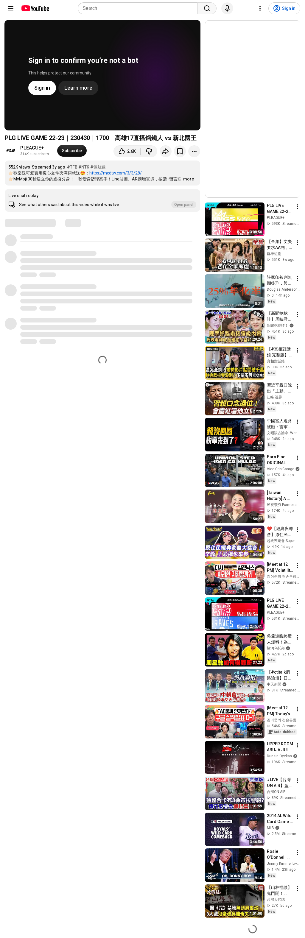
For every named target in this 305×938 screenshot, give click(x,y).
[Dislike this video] (149, 151)
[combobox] (139, 8)
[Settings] (260, 8)
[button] (102, 200)
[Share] (166, 151)
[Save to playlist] (180, 151)
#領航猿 (98, 167)
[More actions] (194, 151)
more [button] (188, 179)
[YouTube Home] (35, 8)
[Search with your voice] (227, 8)
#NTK (83, 167)
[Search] (207, 8)
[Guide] (10, 8)
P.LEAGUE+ (32, 148)
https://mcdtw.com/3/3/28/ (115, 173)
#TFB (72, 167)
